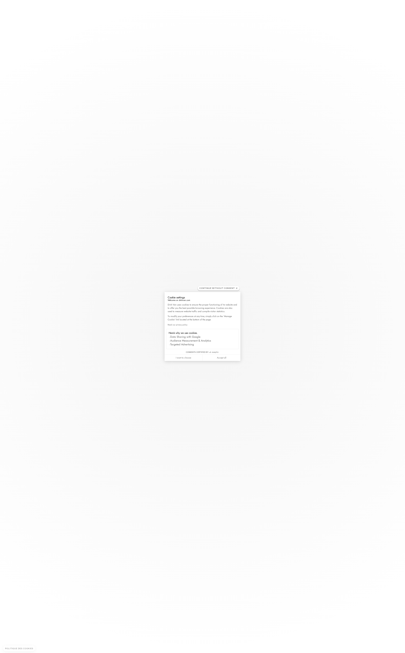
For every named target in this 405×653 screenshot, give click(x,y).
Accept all (221, 357)
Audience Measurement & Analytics (190, 340)
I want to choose (183, 357)
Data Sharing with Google (185, 337)
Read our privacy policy (177, 324)
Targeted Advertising (182, 344)
